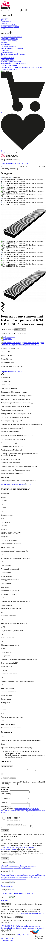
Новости (27, 868)
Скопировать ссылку (13, 343)
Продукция (5, 875)
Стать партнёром (7, 886)
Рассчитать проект (30, 875)
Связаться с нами (7, 940)
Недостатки (5, 802)
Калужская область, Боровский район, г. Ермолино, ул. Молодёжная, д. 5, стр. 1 (22, 927)
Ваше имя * (5, 791)
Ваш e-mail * (5, 794)
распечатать (10, 337)
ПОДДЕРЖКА (16, 67)
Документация (6, 893)
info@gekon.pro (20, 926)
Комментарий (6, 807)
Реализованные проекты (10, 868)
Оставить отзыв (20, 329)
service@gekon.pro (7, 938)
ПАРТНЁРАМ (27, 67)
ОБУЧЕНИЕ (5, 67)
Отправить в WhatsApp (30, 345)
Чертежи (15, 893)
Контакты (4, 900)
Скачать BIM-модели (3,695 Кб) (12, 371)
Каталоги (22, 893)
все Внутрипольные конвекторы (13, 484)
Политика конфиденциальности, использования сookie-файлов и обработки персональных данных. (23, 877)
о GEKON (5, 866)
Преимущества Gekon (28, 866)
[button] (6, 339)
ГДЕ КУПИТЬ (37, 67)
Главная (4, 163)
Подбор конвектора (8, 69)
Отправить (5, 830)
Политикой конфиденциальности (32, 913)
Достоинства (5, 798)
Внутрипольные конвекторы (17, 163)
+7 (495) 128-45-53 (7, 926)
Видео (21, 868)
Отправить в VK (33, 343)
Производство (14, 866)
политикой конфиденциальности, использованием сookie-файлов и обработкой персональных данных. (23, 810)
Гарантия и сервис (16, 875)
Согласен (5, 858)
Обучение (29, 893)
